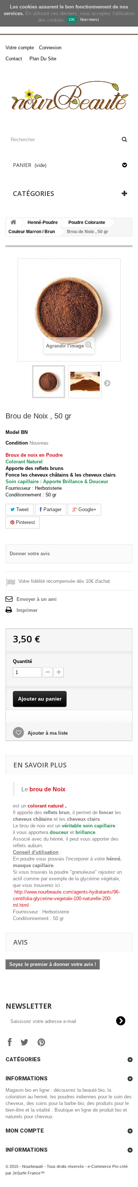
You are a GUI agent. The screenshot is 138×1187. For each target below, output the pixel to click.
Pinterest (24, 522)
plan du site (42, 58)
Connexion (50, 47)
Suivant (107, 382)
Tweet (22, 509)
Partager (51, 509)
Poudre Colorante (86, 222)
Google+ (86, 509)
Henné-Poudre (43, 222)
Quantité (22, 661)
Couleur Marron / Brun (31, 231)
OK (72, 19)
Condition (17, 443)
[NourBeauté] (69, 96)
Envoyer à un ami (37, 599)
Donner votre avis (30, 553)
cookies (28, 7)
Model (13, 432)
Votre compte (20, 47)
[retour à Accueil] (13, 222)
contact (14, 58)
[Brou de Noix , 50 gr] (48, 382)
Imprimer (27, 610)
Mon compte (25, 1130)
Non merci (89, 19)
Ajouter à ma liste (47, 733)
